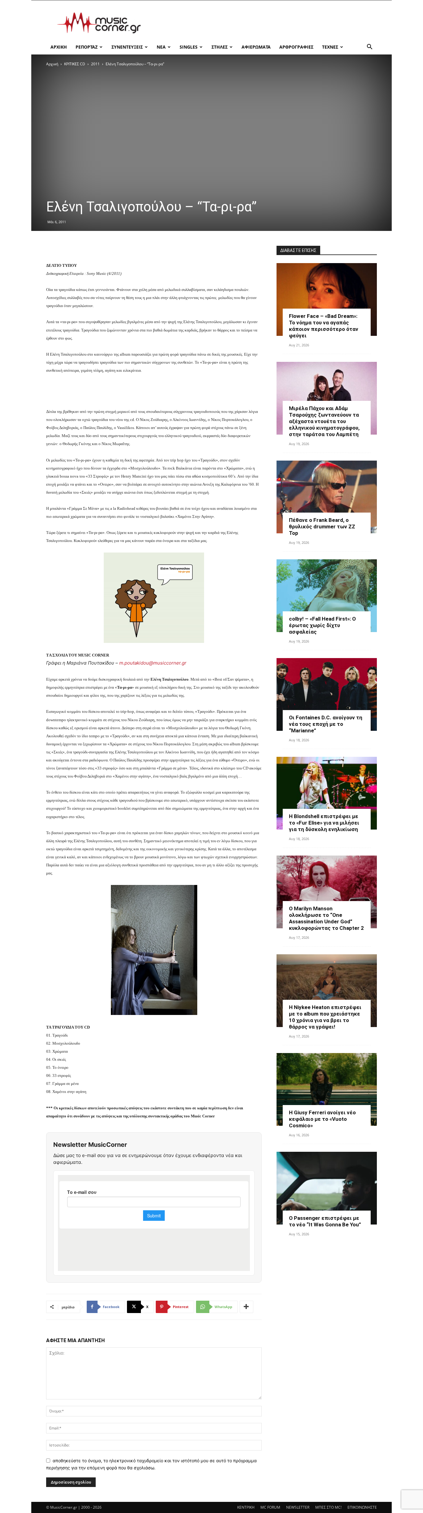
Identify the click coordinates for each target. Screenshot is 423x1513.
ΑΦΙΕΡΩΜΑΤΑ (256, 47)
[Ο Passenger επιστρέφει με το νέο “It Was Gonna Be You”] (327, 1188)
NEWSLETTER (297, 1507)
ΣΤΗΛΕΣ (220, 47)
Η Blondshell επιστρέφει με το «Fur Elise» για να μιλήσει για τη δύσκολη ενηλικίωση (324, 822)
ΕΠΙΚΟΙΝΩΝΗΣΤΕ (362, 1507)
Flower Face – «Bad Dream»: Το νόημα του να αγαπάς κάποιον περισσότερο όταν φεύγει (323, 326)
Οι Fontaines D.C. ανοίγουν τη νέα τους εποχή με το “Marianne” (325, 724)
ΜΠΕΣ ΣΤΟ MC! (328, 1507)
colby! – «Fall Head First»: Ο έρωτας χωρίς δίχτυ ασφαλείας (322, 625)
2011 (95, 64)
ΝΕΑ (161, 47)
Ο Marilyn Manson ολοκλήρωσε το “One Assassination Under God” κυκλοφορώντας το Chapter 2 (326, 918)
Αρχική (52, 64)
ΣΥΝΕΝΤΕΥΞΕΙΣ (127, 47)
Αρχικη (58, 47)
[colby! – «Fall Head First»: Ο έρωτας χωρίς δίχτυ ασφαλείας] (327, 595)
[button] (369, 47)
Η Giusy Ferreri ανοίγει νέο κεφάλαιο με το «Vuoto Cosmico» (322, 1119)
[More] (246, 1307)
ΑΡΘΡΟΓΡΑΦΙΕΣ (296, 47)
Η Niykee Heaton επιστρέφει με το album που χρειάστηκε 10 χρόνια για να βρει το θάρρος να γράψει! (325, 1017)
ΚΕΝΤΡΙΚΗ (246, 1507)
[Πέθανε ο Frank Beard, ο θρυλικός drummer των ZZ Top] (327, 497)
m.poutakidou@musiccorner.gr (152, 663)
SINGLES (189, 47)
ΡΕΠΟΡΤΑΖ (87, 47)
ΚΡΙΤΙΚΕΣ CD (74, 64)
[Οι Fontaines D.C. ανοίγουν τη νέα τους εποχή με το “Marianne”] (327, 694)
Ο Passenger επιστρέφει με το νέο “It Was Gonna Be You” (325, 1221)
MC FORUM (270, 1507)
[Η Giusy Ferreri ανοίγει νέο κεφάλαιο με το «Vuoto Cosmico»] (327, 1089)
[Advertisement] (264, 23)
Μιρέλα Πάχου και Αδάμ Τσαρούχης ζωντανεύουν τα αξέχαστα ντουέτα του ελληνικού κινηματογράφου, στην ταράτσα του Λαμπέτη (324, 421)
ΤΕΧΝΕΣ (330, 47)
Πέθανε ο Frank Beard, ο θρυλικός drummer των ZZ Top (322, 526)
